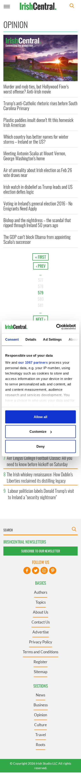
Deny (40, 446)
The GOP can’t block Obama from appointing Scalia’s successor (37, 239)
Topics (41, 602)
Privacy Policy (40, 642)
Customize (37, 431)
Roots (40, 744)
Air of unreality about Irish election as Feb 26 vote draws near (37, 172)
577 (40, 280)
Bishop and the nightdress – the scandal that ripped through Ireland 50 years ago (37, 223)
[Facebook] (27, 570)
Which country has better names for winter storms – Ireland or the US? (35, 139)
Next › (40, 319)
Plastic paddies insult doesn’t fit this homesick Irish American (38, 122)
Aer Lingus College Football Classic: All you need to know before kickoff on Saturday (39, 461)
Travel (40, 734)
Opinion (40, 714)
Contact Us (41, 622)
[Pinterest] (52, 570)
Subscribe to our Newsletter (40, 551)
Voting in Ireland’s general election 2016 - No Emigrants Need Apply (37, 206)
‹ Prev (40, 266)
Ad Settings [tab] (52, 339)
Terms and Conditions (40, 651)
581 (40, 305)
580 (41, 299)
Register (40, 661)
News (40, 695)
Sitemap (40, 671)
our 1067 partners (33, 362)
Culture (40, 724)
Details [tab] (30, 339)
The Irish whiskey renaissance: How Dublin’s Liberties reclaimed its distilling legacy (40, 477)
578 (40, 286)
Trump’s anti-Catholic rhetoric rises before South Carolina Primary (40, 106)
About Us (40, 612)
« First (40, 257)
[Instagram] (44, 570)
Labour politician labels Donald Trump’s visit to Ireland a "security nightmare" (41, 493)
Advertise (40, 632)
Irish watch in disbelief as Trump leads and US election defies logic (37, 189)
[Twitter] (35, 570)
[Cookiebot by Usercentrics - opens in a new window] (57, 327)
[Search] (72, 6)
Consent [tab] (12, 339)
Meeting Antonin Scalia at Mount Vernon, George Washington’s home (34, 156)
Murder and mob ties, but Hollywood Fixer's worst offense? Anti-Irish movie (36, 89)
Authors (40, 592)
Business (41, 705)
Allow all (40, 417)
